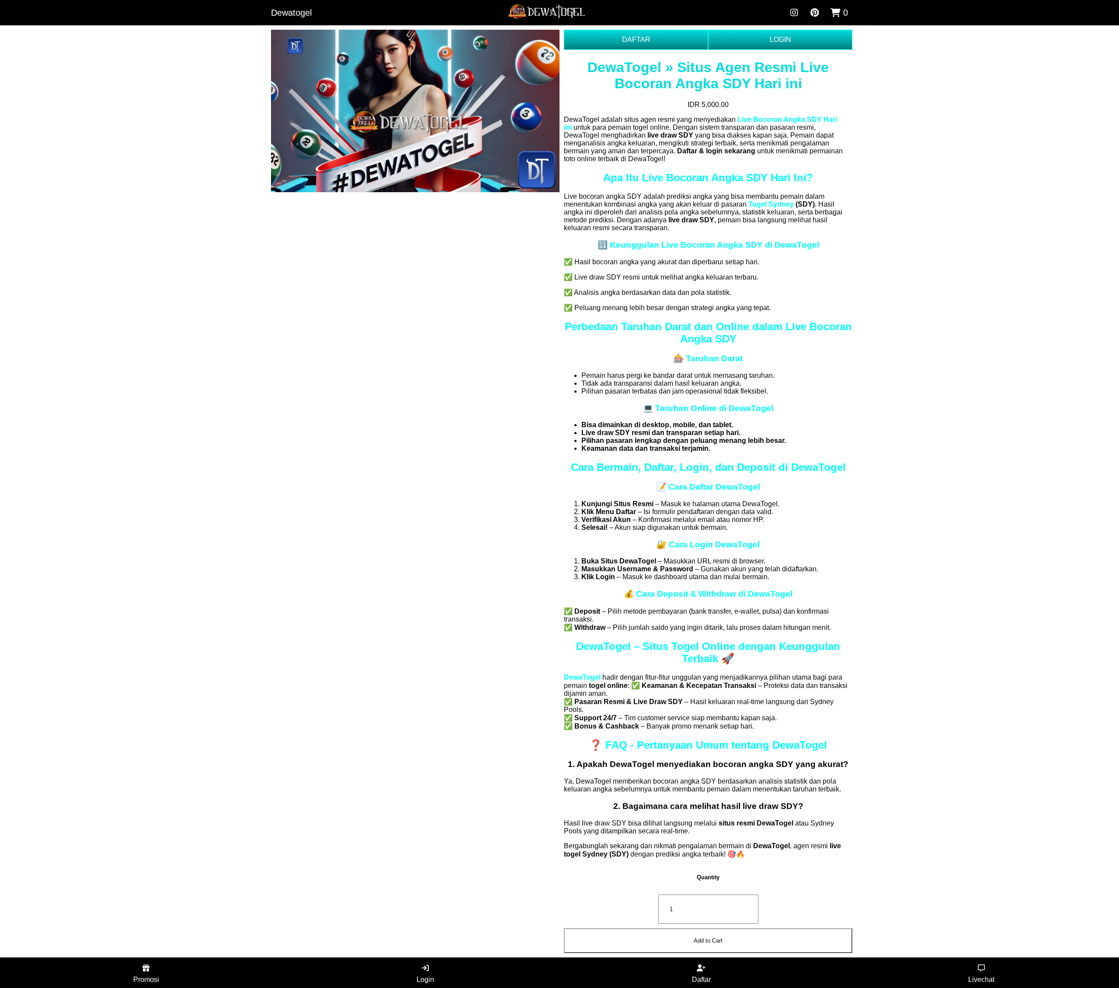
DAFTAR (636, 39)
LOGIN (780, 39)
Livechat (981, 979)
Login (425, 979)
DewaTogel (582, 677)
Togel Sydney (771, 204)
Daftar (701, 979)
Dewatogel (291, 12)
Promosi (146, 979)
